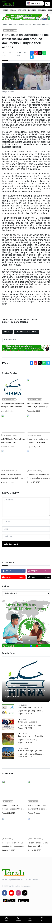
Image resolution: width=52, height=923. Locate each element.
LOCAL (13, 10)
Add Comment (11, 544)
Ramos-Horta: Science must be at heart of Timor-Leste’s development (12, 477)
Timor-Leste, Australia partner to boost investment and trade (30, 724)
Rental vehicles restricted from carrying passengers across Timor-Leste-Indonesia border (38, 405)
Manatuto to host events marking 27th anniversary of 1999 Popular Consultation (38, 441)
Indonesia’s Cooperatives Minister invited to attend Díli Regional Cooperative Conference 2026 (38, 477)
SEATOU (7, 332)
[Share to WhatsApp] (44, 53)
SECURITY (42, 10)
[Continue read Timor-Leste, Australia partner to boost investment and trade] (8, 724)
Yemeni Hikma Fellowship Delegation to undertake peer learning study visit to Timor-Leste (12, 405)
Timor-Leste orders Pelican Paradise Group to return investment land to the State (13, 807)
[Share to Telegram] (32, 57)
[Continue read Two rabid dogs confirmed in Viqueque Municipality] (8, 739)
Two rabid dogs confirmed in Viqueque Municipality (30, 738)
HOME (5, 10)
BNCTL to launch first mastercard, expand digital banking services (38, 807)
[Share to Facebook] (32, 53)
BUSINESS (24, 705)
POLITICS (32, 10)
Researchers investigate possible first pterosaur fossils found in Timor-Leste (12, 845)
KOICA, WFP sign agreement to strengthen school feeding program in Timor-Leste (31, 752)
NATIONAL (22, 10)
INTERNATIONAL (10, 30)
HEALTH (24, 734)
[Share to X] (40, 53)
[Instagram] (36, 53)
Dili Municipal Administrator (26, 332)
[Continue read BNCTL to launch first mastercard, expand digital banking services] (39, 790)
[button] (6, 919)
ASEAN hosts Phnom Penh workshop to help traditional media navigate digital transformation (13, 441)
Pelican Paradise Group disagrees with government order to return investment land (38, 845)
